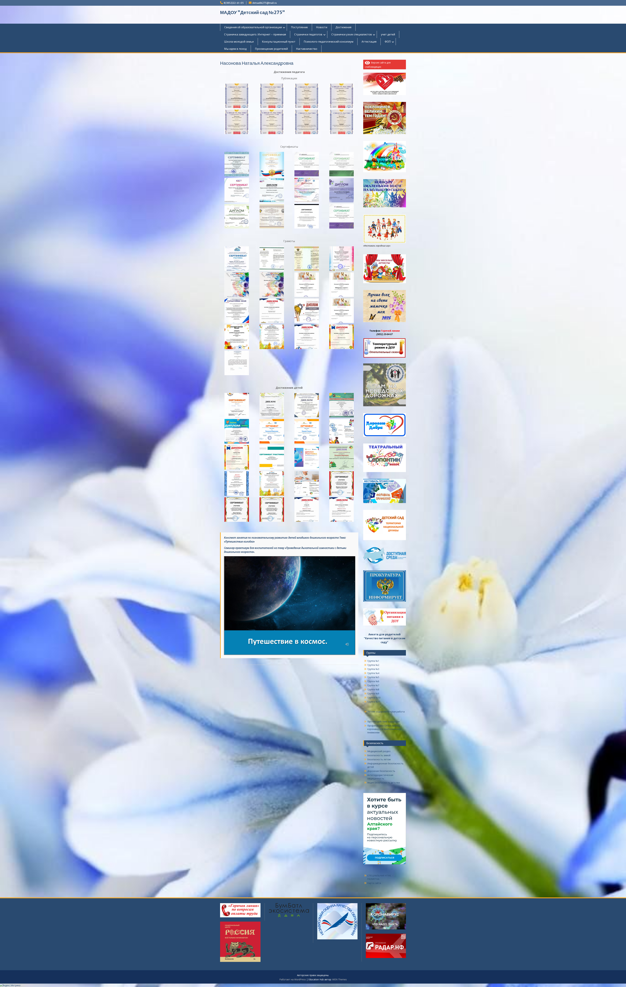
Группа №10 (373, 697)
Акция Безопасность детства (383, 782)
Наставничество (306, 49)
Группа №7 (373, 685)
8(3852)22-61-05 (234, 2)
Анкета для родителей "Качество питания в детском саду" (384, 638)
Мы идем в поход (235, 49)
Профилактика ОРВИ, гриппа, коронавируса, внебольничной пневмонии (384, 729)
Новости (321, 27)
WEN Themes (339, 979)
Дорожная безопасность (381, 771)
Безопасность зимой (378, 755)
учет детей (388, 34)
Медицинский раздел (378, 751)
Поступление (299, 27)
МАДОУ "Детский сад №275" (252, 12)
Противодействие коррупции (383, 721)
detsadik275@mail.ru (264, 2)
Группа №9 (373, 693)
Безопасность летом (379, 759)
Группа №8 (373, 689)
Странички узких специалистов (351, 34)
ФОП (388, 41)
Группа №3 (373, 669)
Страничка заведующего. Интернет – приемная (255, 34)
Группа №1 (373, 660)
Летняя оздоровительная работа (386, 711)
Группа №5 (373, 677)
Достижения (343, 27)
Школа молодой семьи (239, 41)
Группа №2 (373, 664)
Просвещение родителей (271, 49)
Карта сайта (374, 883)
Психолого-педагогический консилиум (328, 41)
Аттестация (369, 41)
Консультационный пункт (278, 41)
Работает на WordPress (292, 979)
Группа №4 (373, 673)
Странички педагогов (308, 34)
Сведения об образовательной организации (253, 27)
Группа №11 (373, 701)
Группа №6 (373, 681)
